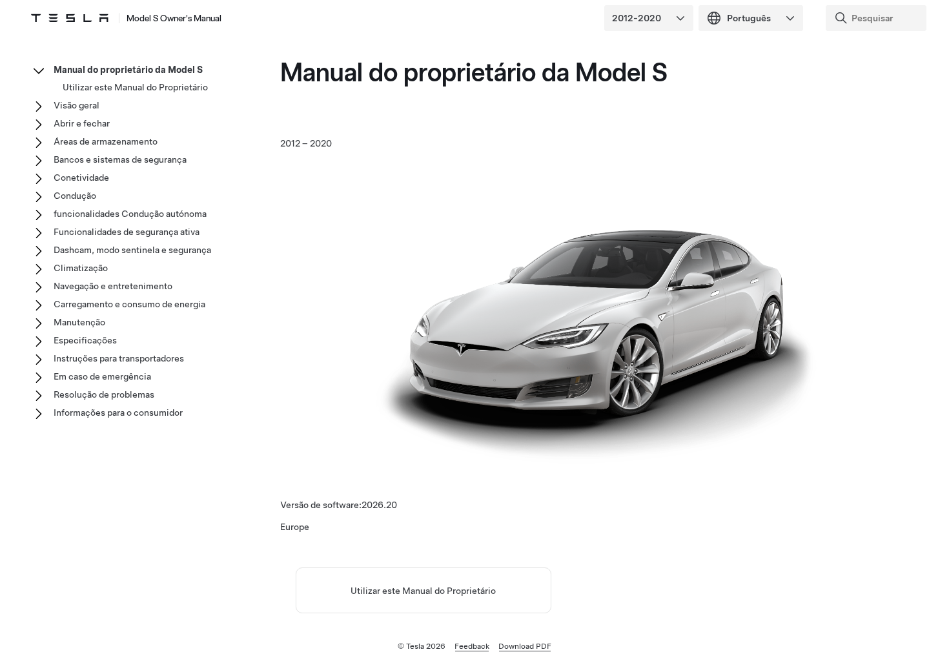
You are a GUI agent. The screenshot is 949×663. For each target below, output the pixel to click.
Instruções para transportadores (119, 358)
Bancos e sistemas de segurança (120, 159)
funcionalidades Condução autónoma (130, 214)
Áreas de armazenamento (106, 141)
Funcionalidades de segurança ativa (126, 232)
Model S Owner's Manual (174, 18)
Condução (75, 195)
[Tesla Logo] (69, 18)
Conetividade (81, 177)
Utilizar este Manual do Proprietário (423, 591)
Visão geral (76, 105)
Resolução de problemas (104, 394)
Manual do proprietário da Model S (128, 70)
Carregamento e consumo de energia (129, 304)
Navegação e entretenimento (113, 286)
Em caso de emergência (102, 376)
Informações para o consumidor (118, 412)
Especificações (85, 340)
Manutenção (79, 322)
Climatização (81, 268)
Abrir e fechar (82, 123)
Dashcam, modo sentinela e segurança (132, 250)
